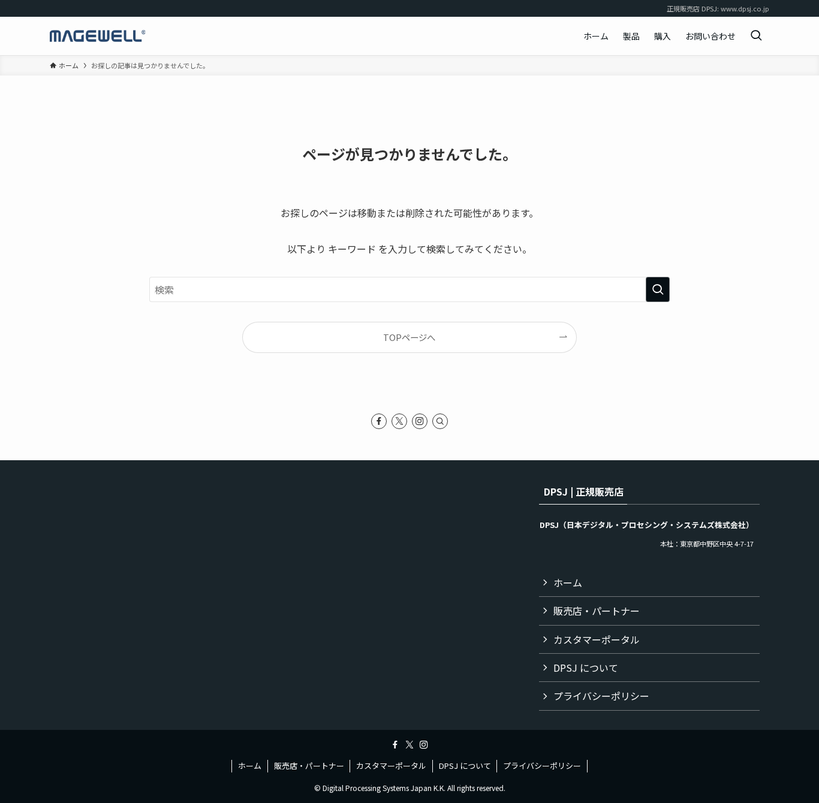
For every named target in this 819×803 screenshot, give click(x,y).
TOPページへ (409, 337)
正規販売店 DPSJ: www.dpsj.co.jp (718, 8)
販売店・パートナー (596, 610)
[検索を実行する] (658, 289)
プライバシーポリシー (601, 696)
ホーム (567, 582)
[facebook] (379, 421)
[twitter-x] (399, 421)
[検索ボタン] (756, 36)
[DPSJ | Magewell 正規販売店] (98, 36)
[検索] (440, 421)
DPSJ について (585, 667)
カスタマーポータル (596, 639)
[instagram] (419, 421)
